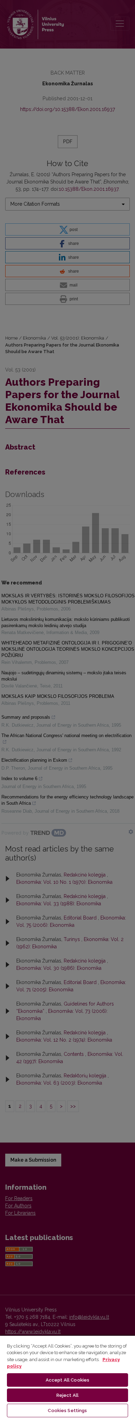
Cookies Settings (67, 1410)
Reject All (67, 1395)
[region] (67, 1377)
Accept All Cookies (67, 1380)
